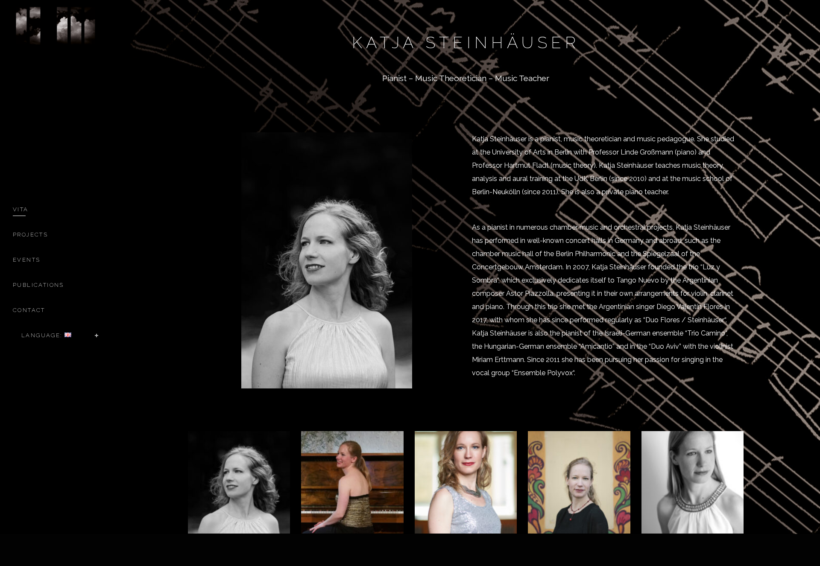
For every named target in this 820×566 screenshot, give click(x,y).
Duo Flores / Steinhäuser (684, 320)
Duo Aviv (665, 346)
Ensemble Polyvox (543, 373)
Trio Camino (706, 333)
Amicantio (596, 346)
